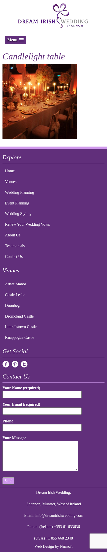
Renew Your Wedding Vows (27, 224)
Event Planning (17, 203)
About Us (12, 235)
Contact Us (14, 256)
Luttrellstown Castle (21, 327)
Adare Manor (15, 284)
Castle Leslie (15, 295)
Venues (10, 182)
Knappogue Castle (19, 337)
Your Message (14, 438)
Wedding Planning (19, 192)
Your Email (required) (21, 404)
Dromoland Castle (19, 316)
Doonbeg (12, 305)
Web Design (44, 546)
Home (10, 171)
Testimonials (15, 246)
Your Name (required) (21, 388)
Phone (7, 421)
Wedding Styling (18, 213)
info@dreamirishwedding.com (59, 515)
